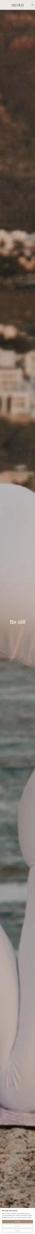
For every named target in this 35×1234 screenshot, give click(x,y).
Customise (17, 1226)
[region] (17, 1221)
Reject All (17, 1230)
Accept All (17, 1221)
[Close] (33, 1209)
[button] (32, 5)
